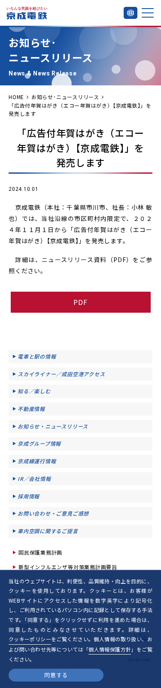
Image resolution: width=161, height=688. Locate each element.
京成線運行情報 (37, 461)
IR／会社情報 (34, 478)
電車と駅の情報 (37, 356)
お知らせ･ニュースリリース (65, 96)
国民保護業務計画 (40, 552)
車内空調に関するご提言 (48, 530)
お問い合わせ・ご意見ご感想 (53, 513)
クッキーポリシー (30, 639)
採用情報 (28, 496)
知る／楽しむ (34, 391)
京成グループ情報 (39, 443)
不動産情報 (31, 408)
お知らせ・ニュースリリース (53, 426)
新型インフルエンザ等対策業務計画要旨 (67, 566)
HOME (16, 96)
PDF (80, 302)
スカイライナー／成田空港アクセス (61, 373)
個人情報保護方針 (109, 649)
